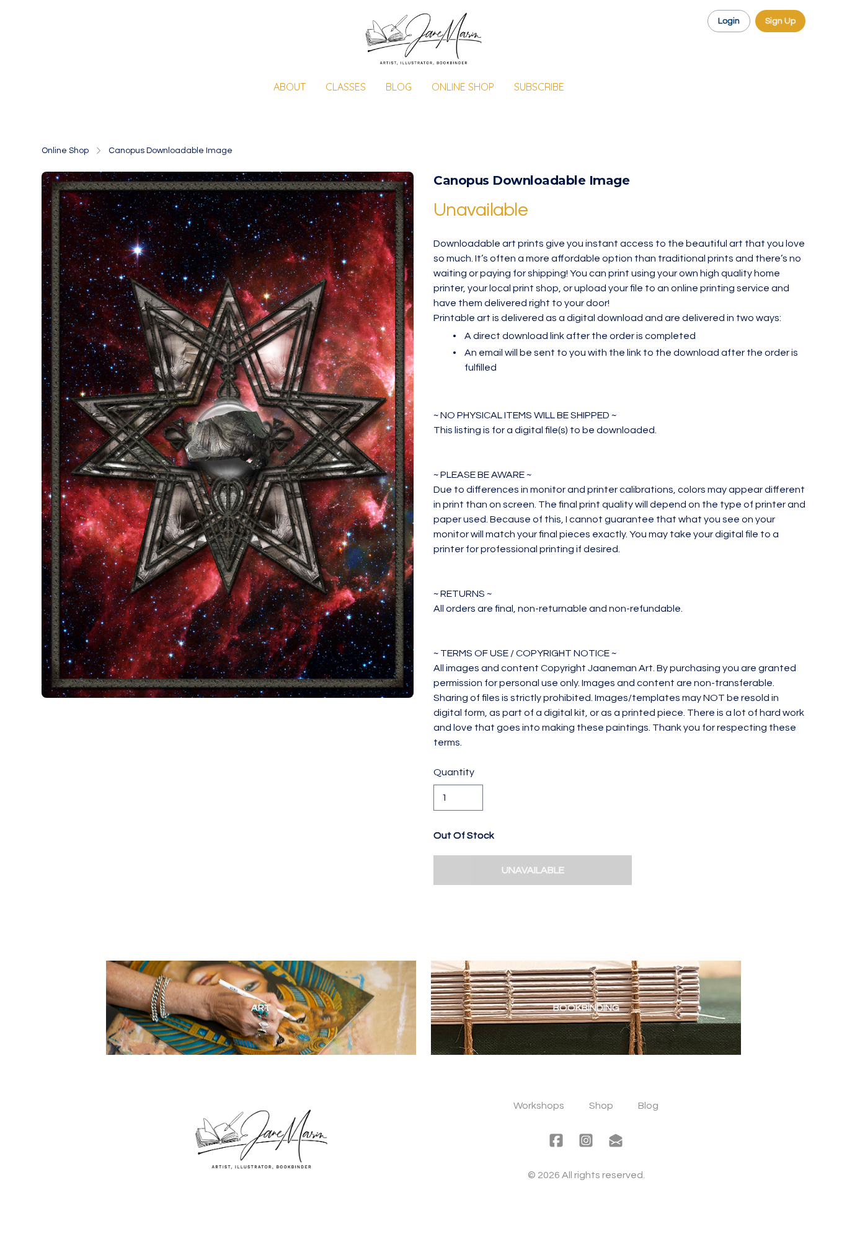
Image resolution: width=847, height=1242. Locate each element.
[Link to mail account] (615, 1140)
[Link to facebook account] (556, 1140)
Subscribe (539, 87)
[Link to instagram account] (586, 1140)
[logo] (423, 39)
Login (729, 21)
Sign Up (780, 21)
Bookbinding (586, 1008)
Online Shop (65, 150)
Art (261, 1008)
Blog (648, 1106)
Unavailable (533, 870)
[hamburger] (51, 20)
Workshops (538, 1106)
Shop (601, 1106)
